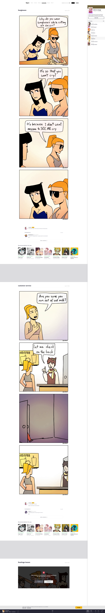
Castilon (30, 227)
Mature (48, 2)
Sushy (29, 511)
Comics (35, 2)
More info (24, 607)
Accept (78, 607)
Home (32, 2)
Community (44, 2)
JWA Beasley (30, 234)
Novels (39, 2)
